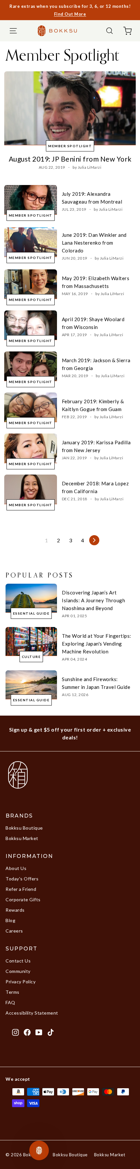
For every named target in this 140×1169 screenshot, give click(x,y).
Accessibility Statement (32, 1013)
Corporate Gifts (23, 899)
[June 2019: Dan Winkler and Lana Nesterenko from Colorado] (30, 242)
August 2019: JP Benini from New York (70, 159)
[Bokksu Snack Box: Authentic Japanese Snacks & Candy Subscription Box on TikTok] (50, 1032)
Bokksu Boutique (24, 828)
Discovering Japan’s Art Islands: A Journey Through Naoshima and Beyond (93, 600)
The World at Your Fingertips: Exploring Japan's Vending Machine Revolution (96, 643)
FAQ (10, 1002)
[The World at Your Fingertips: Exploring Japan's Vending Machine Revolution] (31, 641)
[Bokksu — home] (57, 30)
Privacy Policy (20, 981)
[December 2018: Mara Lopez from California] (30, 489)
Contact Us (18, 960)
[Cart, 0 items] (127, 30)
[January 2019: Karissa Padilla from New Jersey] (30, 448)
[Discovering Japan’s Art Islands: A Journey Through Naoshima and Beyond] (31, 598)
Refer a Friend (21, 889)
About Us (16, 868)
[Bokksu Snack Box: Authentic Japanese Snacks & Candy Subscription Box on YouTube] (38, 1032)
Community (18, 971)
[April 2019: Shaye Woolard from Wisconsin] (30, 325)
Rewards (15, 910)
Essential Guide (31, 613)
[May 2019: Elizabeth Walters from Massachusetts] (30, 284)
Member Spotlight (70, 146)
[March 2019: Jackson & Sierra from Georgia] (30, 366)
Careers (14, 931)
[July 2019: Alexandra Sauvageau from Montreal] (30, 200)
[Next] (94, 540)
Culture (31, 657)
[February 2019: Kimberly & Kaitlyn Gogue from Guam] (30, 407)
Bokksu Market (22, 838)
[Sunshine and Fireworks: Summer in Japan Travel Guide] (31, 684)
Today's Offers (22, 878)
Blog (10, 920)
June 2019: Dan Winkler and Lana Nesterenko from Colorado (94, 242)
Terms (13, 992)
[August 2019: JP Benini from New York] (70, 108)
